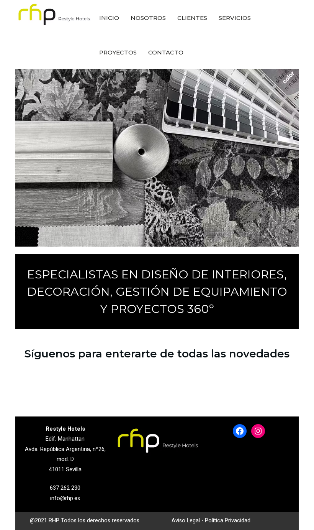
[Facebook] (240, 431)
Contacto (165, 52)
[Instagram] (258, 431)
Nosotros (148, 17)
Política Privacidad (227, 521)
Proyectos (118, 52)
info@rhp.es (65, 498)
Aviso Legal (186, 521)
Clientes (192, 17)
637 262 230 (65, 488)
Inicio (109, 17)
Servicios (235, 17)
